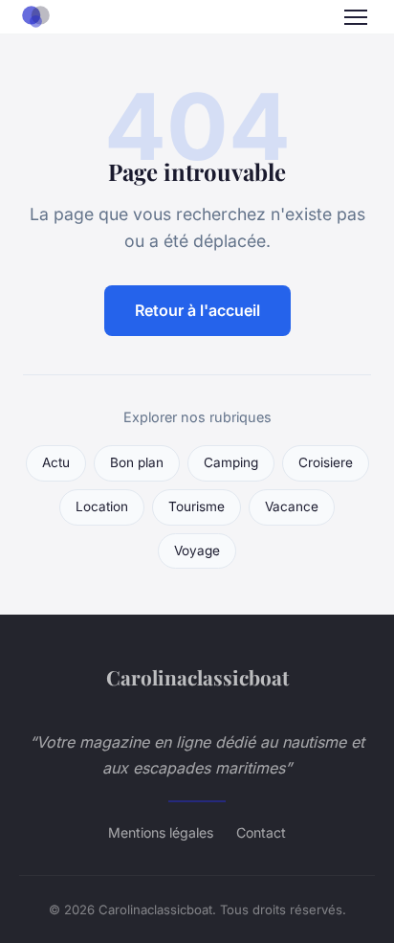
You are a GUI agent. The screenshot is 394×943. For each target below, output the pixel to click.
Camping (231, 462)
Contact (261, 832)
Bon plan (137, 462)
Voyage (197, 550)
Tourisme (196, 506)
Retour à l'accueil (197, 310)
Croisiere (325, 462)
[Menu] (356, 17)
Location (102, 506)
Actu (56, 462)
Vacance (291, 506)
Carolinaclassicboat (197, 676)
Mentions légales (160, 832)
